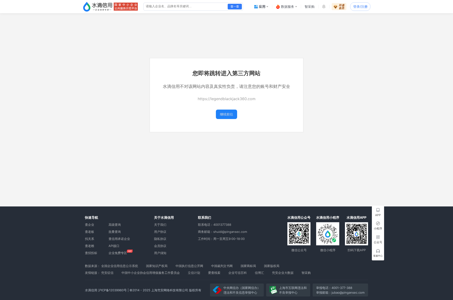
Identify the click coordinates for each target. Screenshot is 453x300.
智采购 (306, 273)
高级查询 (115, 224)
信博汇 (259, 273)
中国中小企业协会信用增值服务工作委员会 (151, 273)
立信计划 (194, 273)
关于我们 (160, 224)
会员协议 (160, 246)
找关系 (89, 239)
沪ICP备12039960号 (112, 290)
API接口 (114, 246)
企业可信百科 (237, 273)
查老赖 (89, 246)
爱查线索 (214, 273)
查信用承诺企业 (119, 239)
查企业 (89, 224)
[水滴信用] (98, 6)
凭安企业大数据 (283, 273)
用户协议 (160, 232)
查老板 (89, 232)
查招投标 (91, 253)
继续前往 (226, 114)
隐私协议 (160, 239)
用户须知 (160, 253)
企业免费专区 (118, 253)
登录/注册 (360, 6)
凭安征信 (107, 273)
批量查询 (115, 232)
